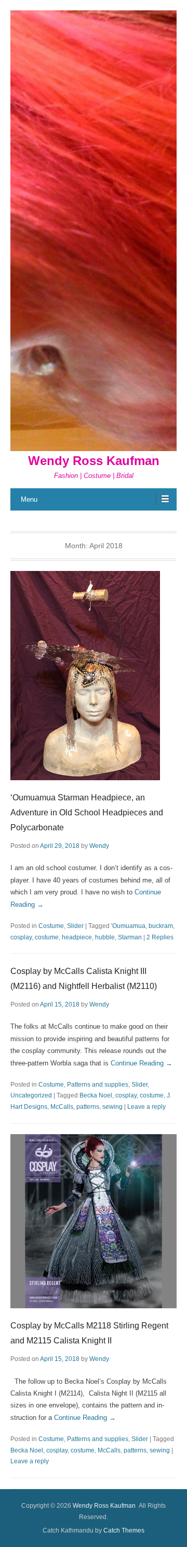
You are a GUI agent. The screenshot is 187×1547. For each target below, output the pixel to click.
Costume (51, 926)
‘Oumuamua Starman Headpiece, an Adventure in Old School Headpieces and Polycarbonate (86, 812)
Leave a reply (146, 1106)
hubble (105, 937)
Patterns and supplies (97, 1084)
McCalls (61, 1106)
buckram (161, 926)
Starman (130, 937)
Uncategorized (31, 1095)
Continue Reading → (141, 1063)
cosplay (21, 937)
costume (47, 937)
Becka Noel (95, 1095)
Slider (75, 926)
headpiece (77, 937)
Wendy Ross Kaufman (93, 461)
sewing (112, 1106)
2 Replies (159, 937)
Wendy (99, 845)
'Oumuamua (128, 926)
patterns (87, 1106)
